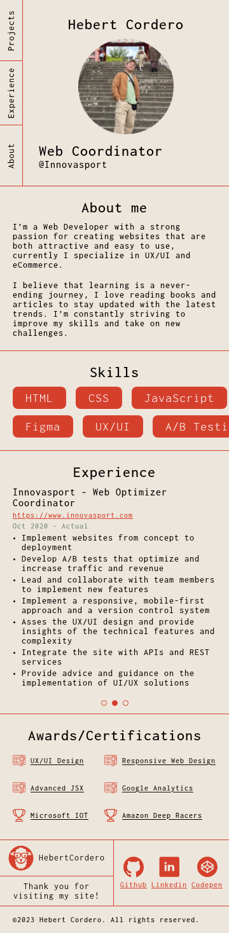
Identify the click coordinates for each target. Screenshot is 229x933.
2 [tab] (115, 703)
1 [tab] (104, 703)
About (11, 156)
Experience (11, 92)
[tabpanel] (114, 590)
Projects (11, 30)
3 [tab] (125, 703)
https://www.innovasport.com (73, 515)
